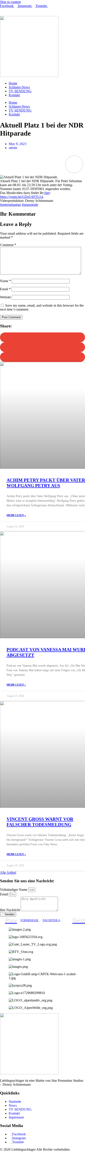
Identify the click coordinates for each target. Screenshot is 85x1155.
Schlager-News (19, 87)
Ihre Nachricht (10, 910)
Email (5, 289)
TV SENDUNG (20, 91)
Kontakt (14, 95)
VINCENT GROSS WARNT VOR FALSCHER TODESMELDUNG (40, 821)
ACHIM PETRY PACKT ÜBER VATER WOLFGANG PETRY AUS (46, 482)
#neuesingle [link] (30, 204)
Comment (8, 245)
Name (5, 281)
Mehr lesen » (16, 515)
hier (47, 193)
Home (13, 83)
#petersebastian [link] (10, 204)
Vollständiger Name (14, 889)
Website (5, 297)
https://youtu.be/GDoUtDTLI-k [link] (21, 197)
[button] (42, 337)
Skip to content (10, 2)
